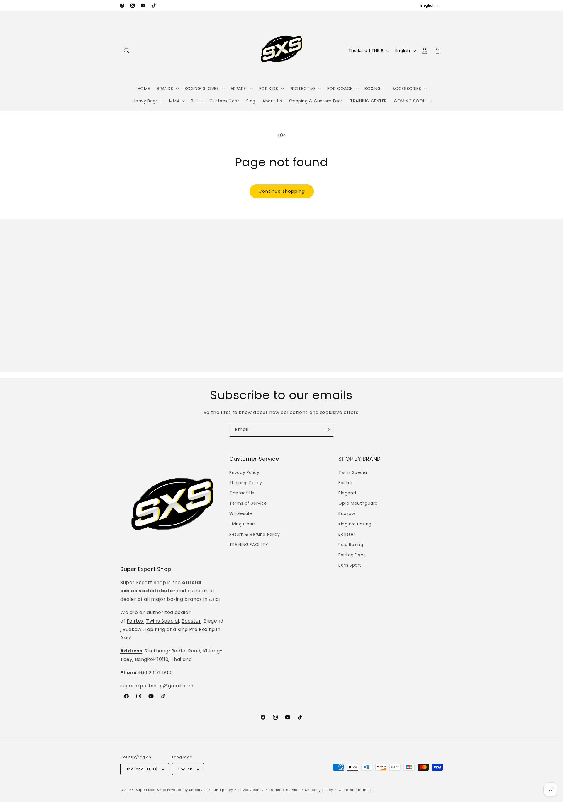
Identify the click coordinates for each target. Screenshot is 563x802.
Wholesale (240, 513)
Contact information (357, 789)
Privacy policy (251, 789)
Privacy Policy (244, 472)
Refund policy (220, 789)
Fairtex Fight (351, 555)
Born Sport (349, 565)
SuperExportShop (151, 789)
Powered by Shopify (185, 789)
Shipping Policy (245, 483)
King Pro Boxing (196, 629)
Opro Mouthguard (358, 503)
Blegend (347, 493)
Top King (154, 629)
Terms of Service (248, 503)
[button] (126, 50)
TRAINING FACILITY (248, 544)
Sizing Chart (242, 524)
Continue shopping (281, 191)
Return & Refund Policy (254, 534)
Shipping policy (319, 789)
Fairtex (135, 621)
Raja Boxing (350, 544)
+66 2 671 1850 (155, 672)
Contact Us (241, 493)
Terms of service (284, 789)
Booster (191, 621)
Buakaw (346, 513)
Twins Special (162, 621)
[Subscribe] (327, 430)
